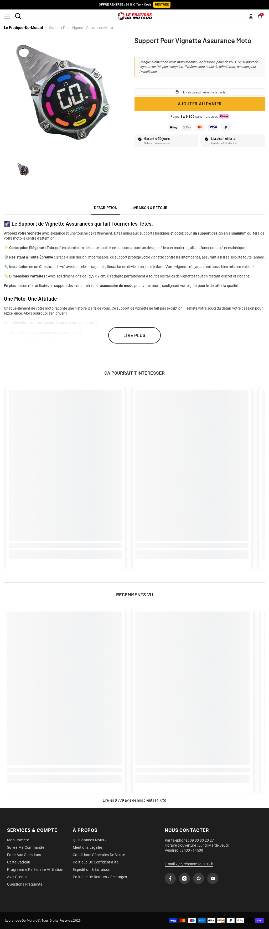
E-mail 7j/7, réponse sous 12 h (189, 864)
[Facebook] (170, 878)
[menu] (7, 16)
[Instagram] (184, 878)
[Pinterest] (198, 878)
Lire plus (134, 335)
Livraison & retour (149, 208)
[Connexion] (251, 16)
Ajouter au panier (200, 103)
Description (105, 208)
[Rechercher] (18, 16)
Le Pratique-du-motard (23, 28)
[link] (65, 545)
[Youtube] (212, 878)
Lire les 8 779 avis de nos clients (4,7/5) (134, 800)
